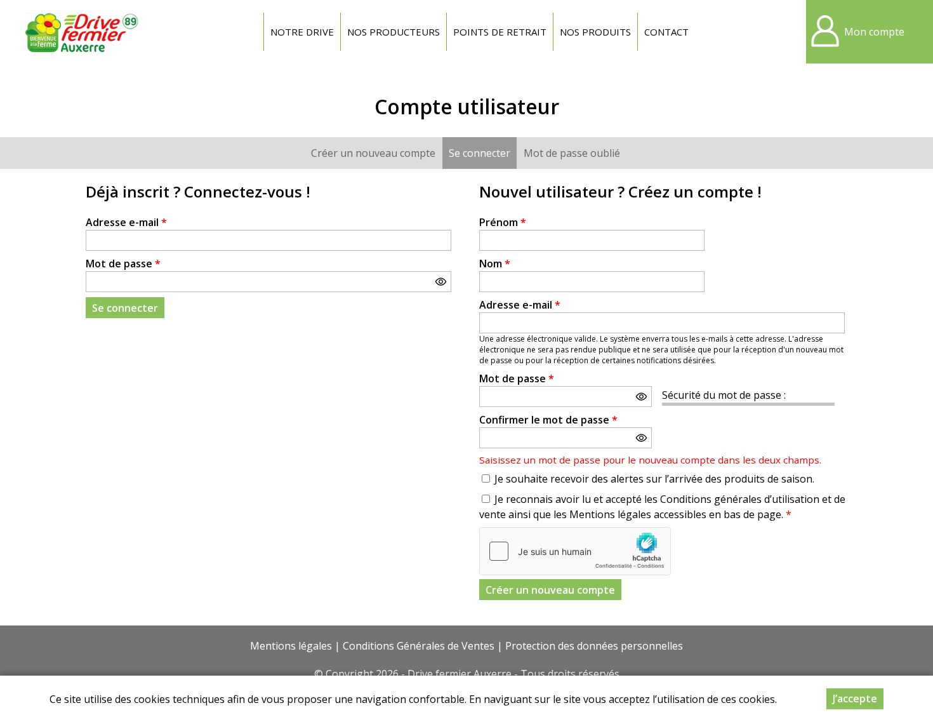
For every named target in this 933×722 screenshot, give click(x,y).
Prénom (502, 222)
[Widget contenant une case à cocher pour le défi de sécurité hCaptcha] (575, 551)
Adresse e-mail (126, 222)
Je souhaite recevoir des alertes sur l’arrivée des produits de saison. (654, 479)
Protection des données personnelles (594, 646)
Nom (494, 264)
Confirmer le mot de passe (548, 420)
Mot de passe (123, 264)
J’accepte (855, 698)
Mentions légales (291, 646)
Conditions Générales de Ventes (418, 646)
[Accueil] (82, 32)
